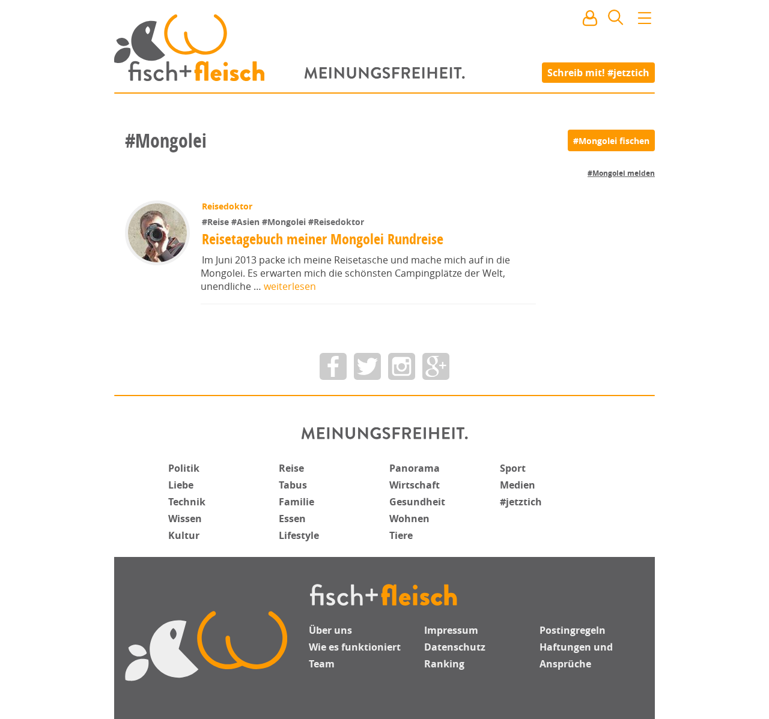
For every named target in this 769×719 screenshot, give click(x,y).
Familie (296, 501)
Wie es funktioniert (355, 647)
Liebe (180, 485)
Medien (517, 485)
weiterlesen (290, 286)
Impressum (451, 630)
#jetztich (521, 501)
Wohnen (409, 518)
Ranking (444, 663)
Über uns (330, 630)
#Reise (216, 221)
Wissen (185, 518)
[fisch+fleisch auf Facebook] (333, 366)
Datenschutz (454, 647)
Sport (513, 468)
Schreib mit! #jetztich (598, 72)
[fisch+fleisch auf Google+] (435, 366)
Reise (291, 468)
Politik (183, 468)
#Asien (246, 221)
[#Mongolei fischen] (611, 140)
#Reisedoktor (336, 221)
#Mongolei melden (621, 173)
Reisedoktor (227, 206)
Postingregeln (573, 630)
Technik (186, 501)
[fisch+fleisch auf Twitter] (367, 366)
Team (322, 663)
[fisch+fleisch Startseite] (384, 47)
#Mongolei (285, 221)
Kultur (183, 535)
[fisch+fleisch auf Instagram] (401, 366)
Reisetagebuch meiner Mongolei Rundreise (322, 238)
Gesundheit (417, 501)
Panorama (414, 468)
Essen (292, 518)
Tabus (293, 485)
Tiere (401, 535)
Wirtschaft (414, 485)
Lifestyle (299, 535)
